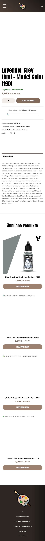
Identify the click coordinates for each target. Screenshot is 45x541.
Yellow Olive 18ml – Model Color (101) (22, 458)
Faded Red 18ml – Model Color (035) (22, 337)
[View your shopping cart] (42, 6)
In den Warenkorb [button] (22, 286)
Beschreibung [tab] (8, 156)
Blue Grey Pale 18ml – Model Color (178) (22, 277)
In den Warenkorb (28, 100)
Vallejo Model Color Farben (17, 130)
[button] (4, 6)
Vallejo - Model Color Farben (20, 126)
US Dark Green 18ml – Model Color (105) (22, 398)
